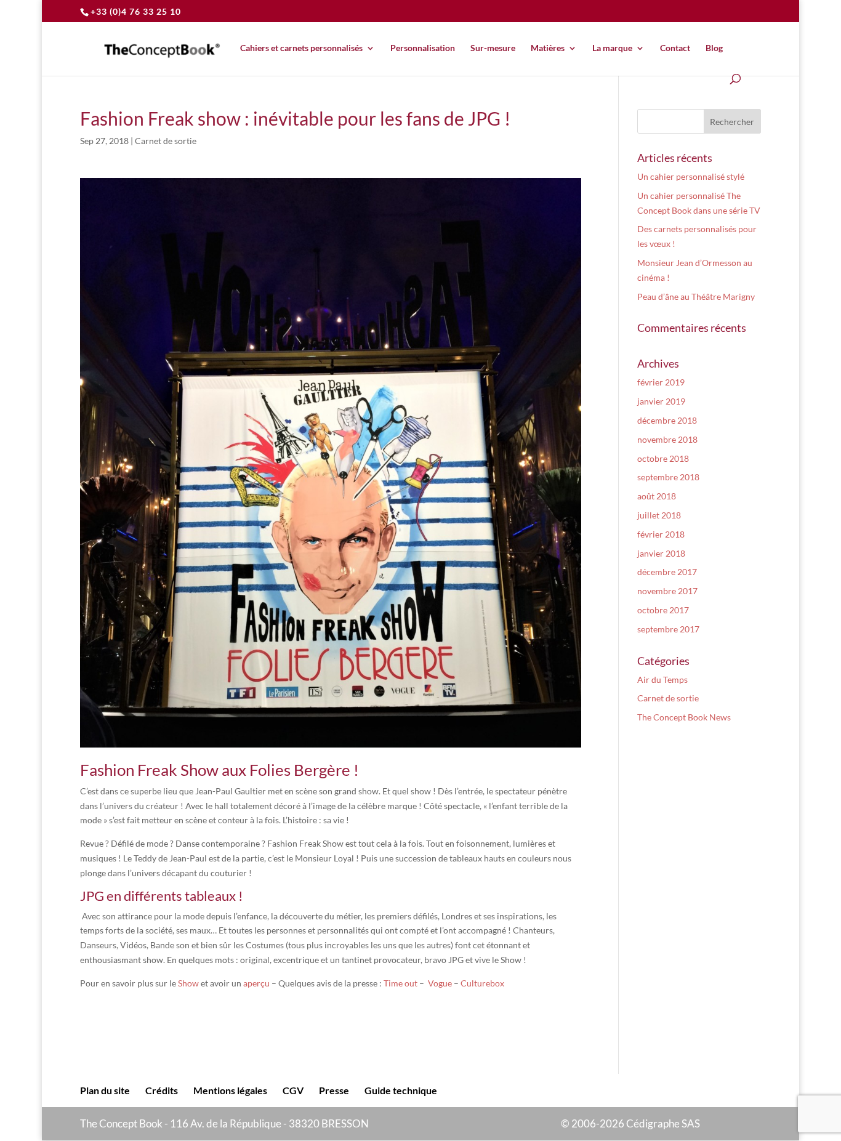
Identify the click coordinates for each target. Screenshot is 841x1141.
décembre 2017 (667, 571)
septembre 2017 (668, 629)
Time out (400, 983)
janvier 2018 (661, 553)
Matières (548, 48)
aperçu (256, 983)
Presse (334, 1090)
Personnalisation (422, 48)
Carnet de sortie (165, 140)
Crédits (161, 1090)
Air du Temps (662, 679)
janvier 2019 (661, 401)
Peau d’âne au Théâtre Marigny (696, 296)
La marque (612, 48)
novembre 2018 (667, 439)
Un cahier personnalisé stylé (690, 176)
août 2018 (656, 496)
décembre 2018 (667, 420)
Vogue (440, 983)
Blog (714, 48)
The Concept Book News (684, 717)
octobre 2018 (663, 458)
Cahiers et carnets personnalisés (301, 48)
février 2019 (661, 382)
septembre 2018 (668, 477)
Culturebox (482, 983)
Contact (675, 48)
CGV (293, 1090)
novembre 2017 (667, 591)
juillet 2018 (659, 515)
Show (189, 983)
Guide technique (400, 1090)
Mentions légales (230, 1090)
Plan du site (105, 1090)
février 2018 (661, 534)
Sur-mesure (492, 48)
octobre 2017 (663, 610)
